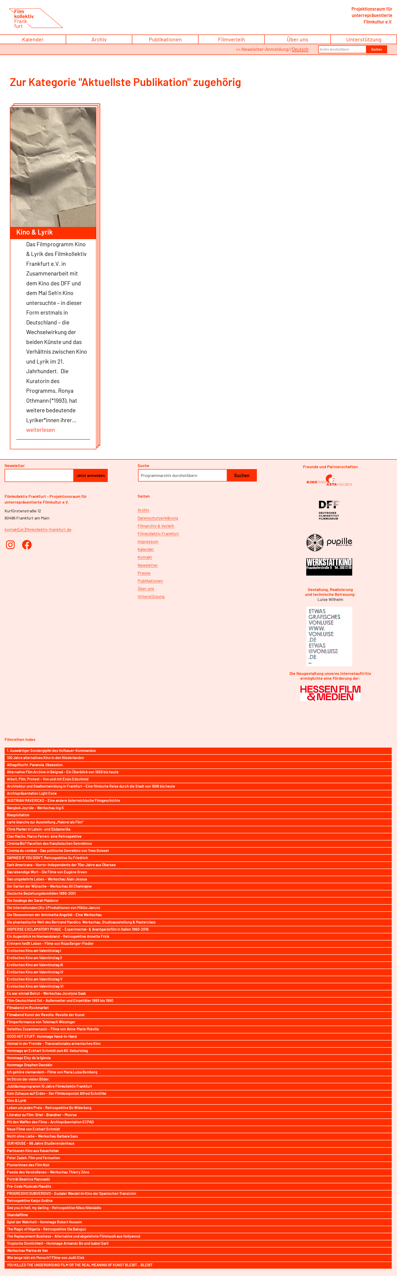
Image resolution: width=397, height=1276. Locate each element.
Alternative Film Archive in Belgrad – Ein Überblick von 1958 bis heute (63, 772)
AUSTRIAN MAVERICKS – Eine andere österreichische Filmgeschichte (63, 800)
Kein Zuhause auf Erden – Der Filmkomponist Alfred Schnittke (56, 1093)
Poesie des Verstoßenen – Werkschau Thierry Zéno (48, 1172)
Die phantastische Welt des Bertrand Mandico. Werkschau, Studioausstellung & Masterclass (81, 922)
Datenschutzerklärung (158, 517)
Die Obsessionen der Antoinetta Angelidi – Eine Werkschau (54, 914)
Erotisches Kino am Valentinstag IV (35, 972)
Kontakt (145, 556)
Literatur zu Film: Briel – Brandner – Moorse (42, 1115)
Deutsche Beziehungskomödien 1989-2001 (41, 893)
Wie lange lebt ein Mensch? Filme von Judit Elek (45, 1257)
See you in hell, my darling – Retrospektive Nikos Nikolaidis (54, 1207)
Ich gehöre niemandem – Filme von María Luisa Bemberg (52, 1072)
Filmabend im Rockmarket (28, 1007)
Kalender (33, 39)
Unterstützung (363, 39)
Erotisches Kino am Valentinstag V (34, 979)
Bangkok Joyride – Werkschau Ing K (35, 808)
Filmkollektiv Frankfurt (158, 533)
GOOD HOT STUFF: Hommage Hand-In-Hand (42, 1036)
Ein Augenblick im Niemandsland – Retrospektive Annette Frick (58, 936)
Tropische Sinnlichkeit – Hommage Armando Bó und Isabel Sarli (57, 1243)
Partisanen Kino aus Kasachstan (33, 1150)
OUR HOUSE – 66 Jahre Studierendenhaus (40, 1143)
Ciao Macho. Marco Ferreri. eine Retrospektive (44, 836)
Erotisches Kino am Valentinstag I (34, 950)
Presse (144, 572)
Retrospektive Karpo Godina (29, 1200)
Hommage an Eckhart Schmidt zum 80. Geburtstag (47, 1050)
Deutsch (300, 49)
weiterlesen (40, 429)
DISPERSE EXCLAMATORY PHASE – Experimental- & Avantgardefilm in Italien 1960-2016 (78, 929)
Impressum (148, 541)
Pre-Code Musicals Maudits (29, 1186)
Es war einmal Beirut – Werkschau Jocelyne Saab (46, 993)
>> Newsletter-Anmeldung (262, 49)
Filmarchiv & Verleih (156, 525)
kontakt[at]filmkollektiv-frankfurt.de (38, 529)
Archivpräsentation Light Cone (32, 793)
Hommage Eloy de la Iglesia (29, 1057)
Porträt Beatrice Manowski (28, 1179)
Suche (143, 465)
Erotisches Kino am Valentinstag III (35, 965)
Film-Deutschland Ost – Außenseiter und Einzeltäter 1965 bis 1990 (60, 1000)
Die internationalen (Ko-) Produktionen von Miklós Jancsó (53, 907)
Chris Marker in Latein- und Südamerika (38, 829)
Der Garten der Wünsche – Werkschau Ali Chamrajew (49, 886)
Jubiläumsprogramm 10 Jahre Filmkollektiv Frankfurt (49, 1086)
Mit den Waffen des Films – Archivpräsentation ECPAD (50, 1122)
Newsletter (148, 565)
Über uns (297, 39)
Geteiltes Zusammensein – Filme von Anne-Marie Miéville (53, 1029)
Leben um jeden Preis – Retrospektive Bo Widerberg (49, 1107)
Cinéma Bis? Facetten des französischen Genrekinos (49, 843)
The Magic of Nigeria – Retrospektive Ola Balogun (46, 1229)
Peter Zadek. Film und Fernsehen (33, 1158)
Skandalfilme (17, 1215)
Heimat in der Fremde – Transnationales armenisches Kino (54, 1043)
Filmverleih (231, 39)
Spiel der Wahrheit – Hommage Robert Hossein (44, 1222)
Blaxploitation (18, 815)
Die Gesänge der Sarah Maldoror (33, 900)
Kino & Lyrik (34, 232)
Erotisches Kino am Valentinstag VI (35, 986)
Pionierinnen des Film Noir (28, 1165)
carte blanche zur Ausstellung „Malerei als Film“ (45, 822)
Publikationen (165, 39)
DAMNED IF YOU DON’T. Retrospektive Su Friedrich (47, 857)
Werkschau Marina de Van (27, 1250)
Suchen (376, 49)
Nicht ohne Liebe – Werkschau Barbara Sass (42, 1136)
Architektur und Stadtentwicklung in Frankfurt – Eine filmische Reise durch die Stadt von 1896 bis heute (91, 786)
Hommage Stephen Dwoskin (29, 1065)
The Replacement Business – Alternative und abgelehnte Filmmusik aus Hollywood (73, 1236)
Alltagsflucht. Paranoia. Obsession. (35, 765)
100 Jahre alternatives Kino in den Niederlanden (45, 757)
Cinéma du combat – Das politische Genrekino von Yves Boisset (58, 850)
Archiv (99, 39)
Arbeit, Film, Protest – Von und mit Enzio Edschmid (47, 779)
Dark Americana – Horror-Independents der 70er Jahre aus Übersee (61, 865)
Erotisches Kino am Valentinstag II (34, 957)
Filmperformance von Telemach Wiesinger (41, 1022)
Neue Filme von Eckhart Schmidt (33, 1129)
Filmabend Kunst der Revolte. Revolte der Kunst (46, 1014)
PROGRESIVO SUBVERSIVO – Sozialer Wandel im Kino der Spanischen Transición (71, 1193)
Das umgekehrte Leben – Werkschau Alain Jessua (47, 879)
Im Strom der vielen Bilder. (28, 1079)
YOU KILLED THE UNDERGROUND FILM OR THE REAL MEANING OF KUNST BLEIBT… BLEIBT (80, 1265)
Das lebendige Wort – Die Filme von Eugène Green (47, 872)
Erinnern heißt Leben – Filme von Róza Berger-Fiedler (50, 943)
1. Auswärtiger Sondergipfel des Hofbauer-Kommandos (51, 750)
